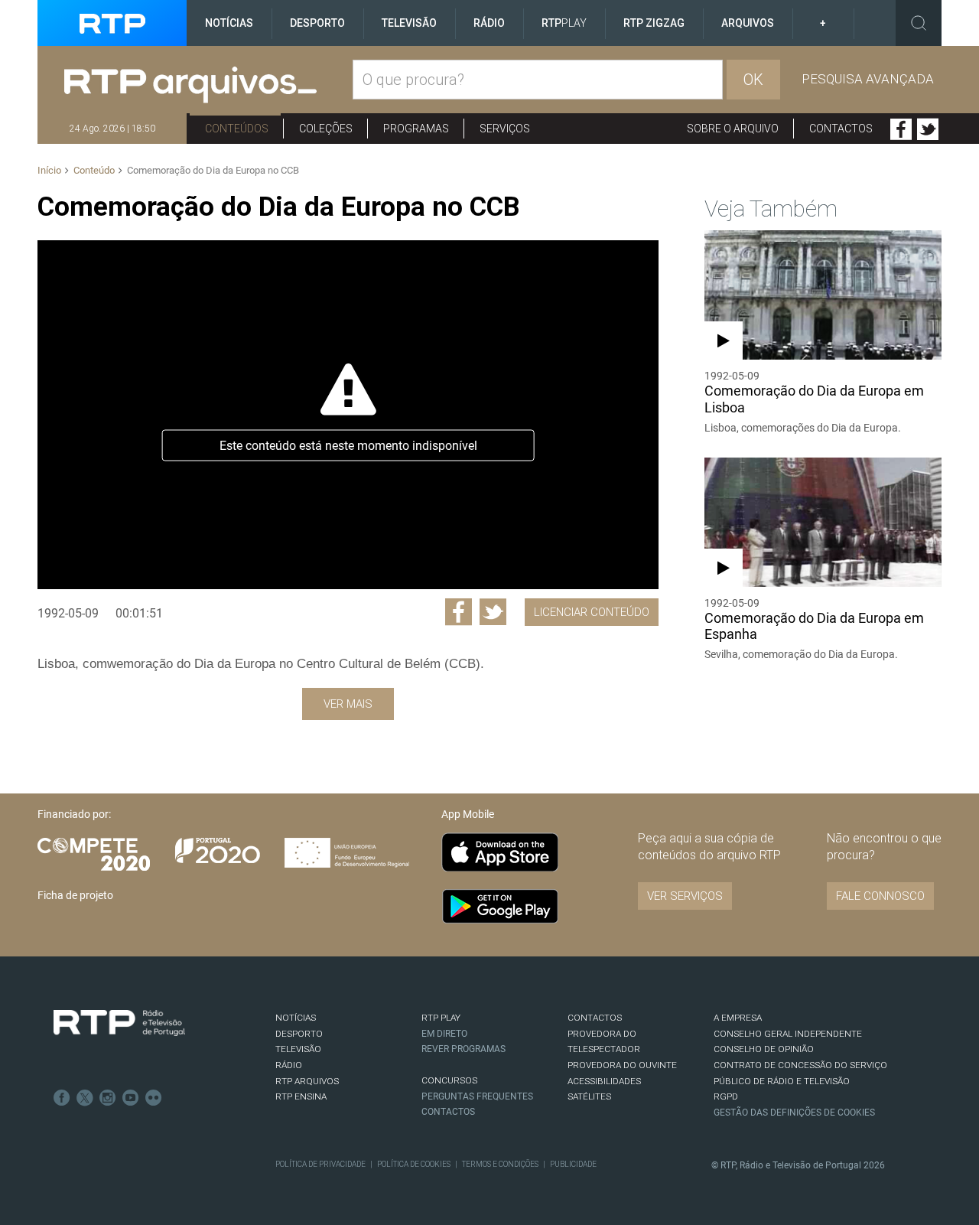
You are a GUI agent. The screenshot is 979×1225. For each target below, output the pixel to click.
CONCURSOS (449, 1080)
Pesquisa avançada (868, 78)
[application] (347, 414)
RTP (564, 23)
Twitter (927, 129)
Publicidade (573, 1164)
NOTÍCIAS (295, 1017)
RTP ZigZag (654, 23)
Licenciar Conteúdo (591, 612)
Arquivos (747, 23)
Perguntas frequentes (477, 1096)
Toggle (919, 23)
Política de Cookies (413, 1164)
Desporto (317, 23)
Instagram (107, 1098)
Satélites (589, 1096)
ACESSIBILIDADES (604, 1081)
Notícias (229, 23)
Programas (416, 128)
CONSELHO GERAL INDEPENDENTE (788, 1033)
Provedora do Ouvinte (622, 1065)
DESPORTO (299, 1033)
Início (49, 170)
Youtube (130, 1098)
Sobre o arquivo (733, 128)
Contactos (841, 128)
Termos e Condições (500, 1164)
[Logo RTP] (119, 1023)
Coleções (326, 128)
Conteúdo (94, 170)
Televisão (409, 23)
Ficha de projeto (75, 895)
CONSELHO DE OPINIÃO (764, 1049)
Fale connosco (880, 896)
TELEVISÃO (298, 1049)
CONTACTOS (595, 1017)
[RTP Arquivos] (208, 85)
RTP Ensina (301, 1096)
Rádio (489, 23)
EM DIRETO (444, 1033)
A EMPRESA (738, 1017)
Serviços (505, 128)
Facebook (901, 129)
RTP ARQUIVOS (307, 1081)
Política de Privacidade (320, 1164)
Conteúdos (236, 128)
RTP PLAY (440, 1017)
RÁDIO (288, 1065)
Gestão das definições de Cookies (794, 1112)
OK (753, 79)
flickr (153, 1098)
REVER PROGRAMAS (463, 1049)
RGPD (726, 1096)
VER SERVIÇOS (685, 896)
